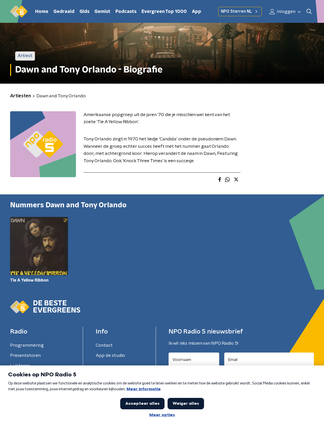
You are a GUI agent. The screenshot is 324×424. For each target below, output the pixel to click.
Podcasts (125, 11)
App (196, 11)
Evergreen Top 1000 (164, 11)
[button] (309, 11)
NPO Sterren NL (236, 11)
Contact (104, 345)
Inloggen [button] (285, 11)
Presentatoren (25, 355)
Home (41, 11)
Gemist (102, 11)
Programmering (27, 345)
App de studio (110, 355)
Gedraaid (63, 11)
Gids (84, 11)
